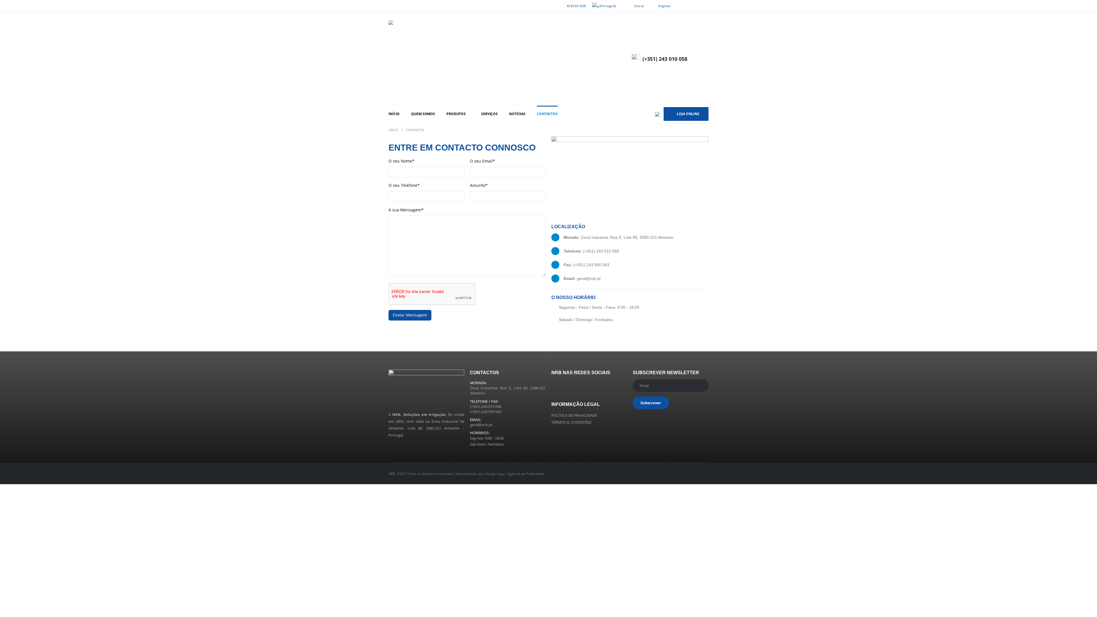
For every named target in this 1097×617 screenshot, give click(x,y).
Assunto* (479, 185)
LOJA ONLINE (688, 113)
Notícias (517, 113)
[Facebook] (686, 6)
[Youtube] (695, 6)
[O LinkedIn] (704, 6)
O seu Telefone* (404, 185)
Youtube (571, 386)
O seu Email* (482, 161)
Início (394, 113)
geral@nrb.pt (481, 424)
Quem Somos (423, 113)
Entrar (639, 6)
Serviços (489, 113)
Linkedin (584, 386)
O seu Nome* (402, 161)
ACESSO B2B (576, 6)
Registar (664, 6)
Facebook (557, 386)
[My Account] (703, 58)
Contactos (547, 113)
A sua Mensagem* (406, 210)
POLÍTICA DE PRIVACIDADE (574, 415)
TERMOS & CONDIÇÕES (571, 422)
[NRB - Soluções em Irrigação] (474, 58)
